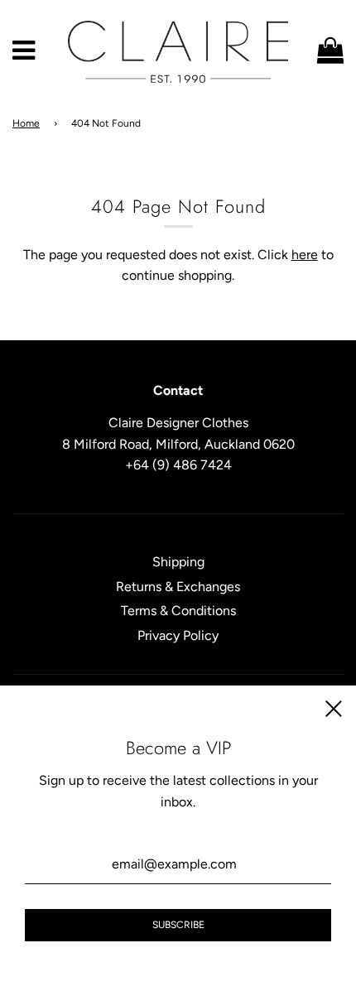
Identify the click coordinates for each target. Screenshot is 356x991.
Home (26, 123)
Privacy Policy (178, 635)
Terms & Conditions (178, 610)
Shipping (178, 562)
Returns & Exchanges (178, 586)
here (304, 254)
